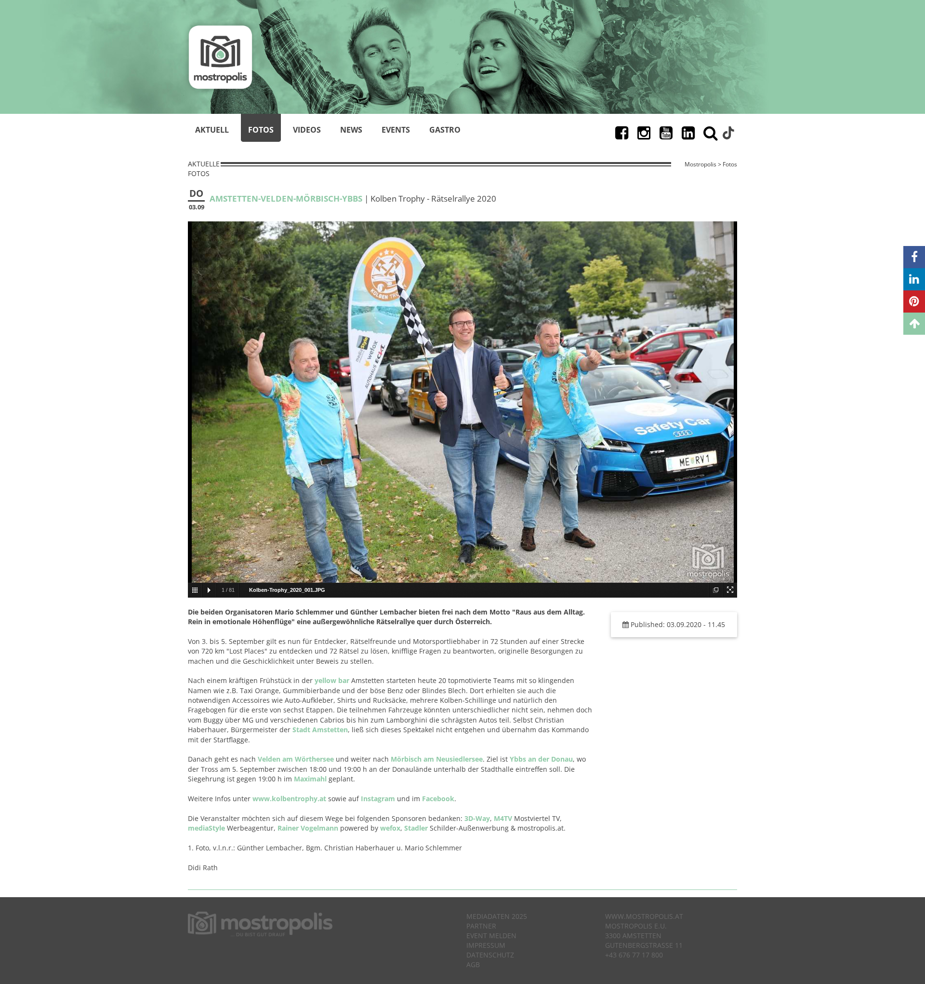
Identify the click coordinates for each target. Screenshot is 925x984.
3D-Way (477, 818)
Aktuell (212, 129)
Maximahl (310, 778)
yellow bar (332, 680)
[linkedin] (914, 279)
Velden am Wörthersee (296, 759)
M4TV (503, 818)
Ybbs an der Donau (541, 759)
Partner (481, 925)
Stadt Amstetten (320, 729)
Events (396, 129)
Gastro (445, 129)
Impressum (485, 945)
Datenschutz (490, 954)
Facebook (438, 798)
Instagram (378, 798)
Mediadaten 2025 (496, 916)
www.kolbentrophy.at (289, 798)
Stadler (416, 828)
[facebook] (914, 257)
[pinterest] (914, 301)
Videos (307, 129)
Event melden (491, 935)
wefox (390, 828)
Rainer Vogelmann (308, 828)
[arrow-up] (914, 324)
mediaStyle (206, 828)
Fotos (261, 129)
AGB (473, 964)
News (351, 129)
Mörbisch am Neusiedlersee (437, 759)
